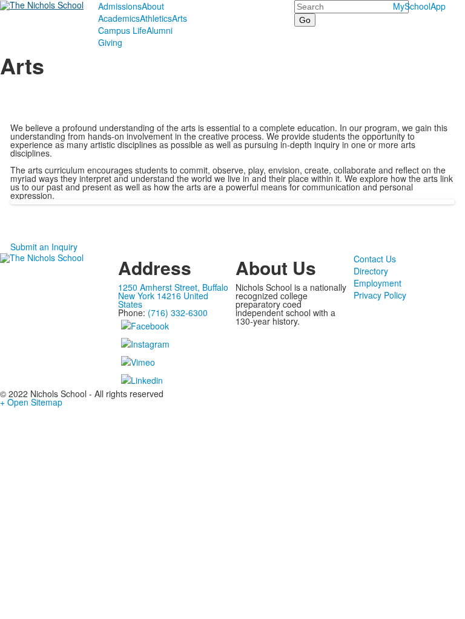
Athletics (156, 18)
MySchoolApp (419, 6)
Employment (377, 283)
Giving (110, 42)
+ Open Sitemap (31, 402)
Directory (371, 271)
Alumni (160, 30)
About (153, 6)
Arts (179, 18)
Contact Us (375, 259)
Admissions (120, 6)
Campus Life (122, 30)
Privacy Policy (380, 295)
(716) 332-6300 (178, 312)
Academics (119, 18)
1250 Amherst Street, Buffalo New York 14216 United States (173, 295)
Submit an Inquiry (44, 247)
